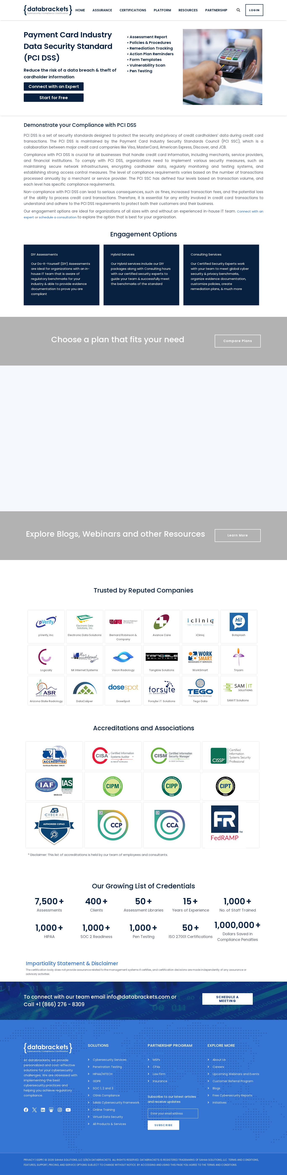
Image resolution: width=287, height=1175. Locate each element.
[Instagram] (59, 1109)
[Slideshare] (51, 1109)
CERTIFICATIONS (133, 10)
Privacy (29, 1160)
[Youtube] (68, 1109)
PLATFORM (162, 10)
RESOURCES (188, 10)
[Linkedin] (43, 1109)
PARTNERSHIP (216, 10)
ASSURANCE (102, 10)
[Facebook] (26, 1109)
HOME (80, 10)
